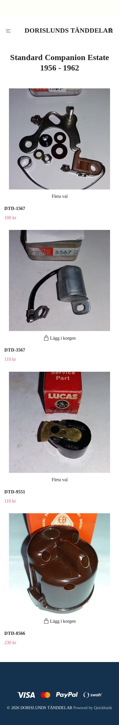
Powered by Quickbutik (92, 708)
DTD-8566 (14, 633)
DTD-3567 (14, 349)
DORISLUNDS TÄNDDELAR (61, 30)
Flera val (60, 196)
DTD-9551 (14, 491)
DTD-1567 (14, 208)
